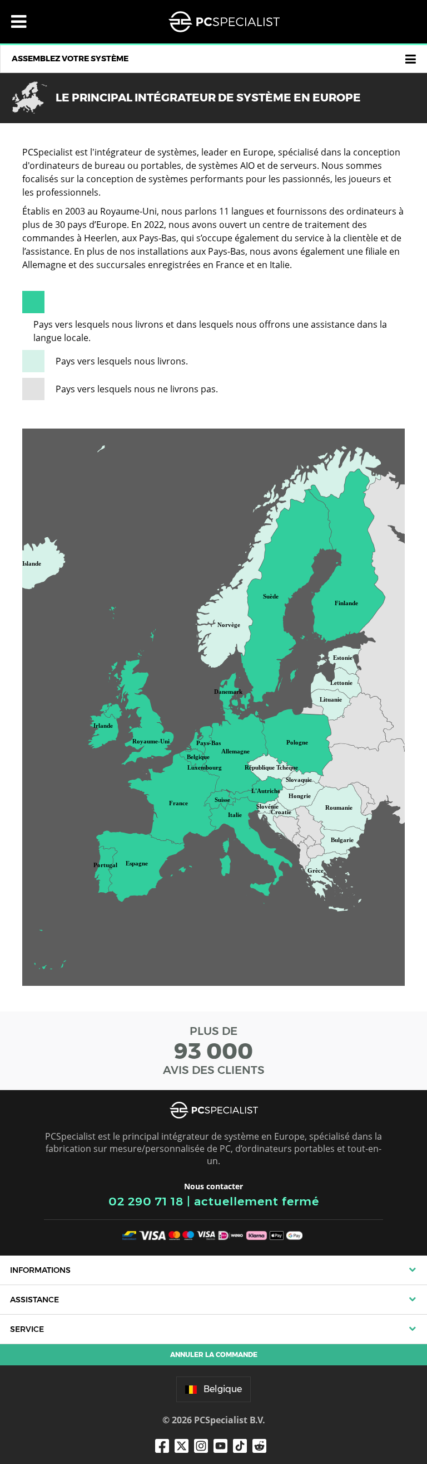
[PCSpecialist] (224, 22)
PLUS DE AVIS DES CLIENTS (214, 1050)
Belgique (222, 1389)
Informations (40, 1270)
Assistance (34, 1300)
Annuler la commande (213, 1354)
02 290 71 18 (145, 1201)
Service (27, 1329)
